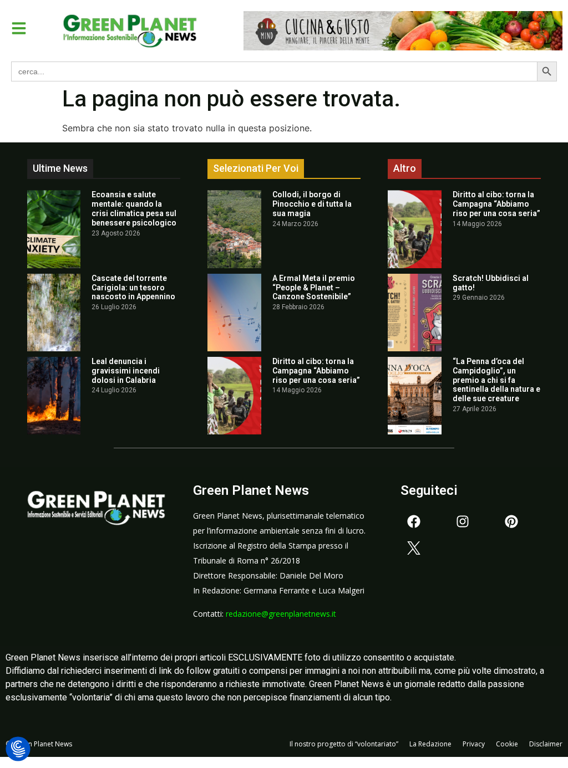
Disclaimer (545, 744)
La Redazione (430, 744)
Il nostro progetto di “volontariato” (344, 744)
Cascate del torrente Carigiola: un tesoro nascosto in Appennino (133, 287)
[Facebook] (413, 521)
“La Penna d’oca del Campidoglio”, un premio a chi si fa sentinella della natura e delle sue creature (496, 380)
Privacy (474, 744)
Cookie (507, 744)
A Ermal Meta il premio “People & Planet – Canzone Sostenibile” (313, 287)
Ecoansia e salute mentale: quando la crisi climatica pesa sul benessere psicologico (134, 208)
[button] (19, 28)
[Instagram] (462, 521)
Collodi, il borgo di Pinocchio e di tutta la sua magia (312, 204)
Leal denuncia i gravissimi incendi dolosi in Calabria (126, 371)
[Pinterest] (511, 521)
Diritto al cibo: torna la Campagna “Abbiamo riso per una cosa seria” (316, 371)
